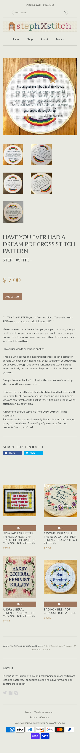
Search (33, 717)
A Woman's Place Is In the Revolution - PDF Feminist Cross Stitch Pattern (60, 538)
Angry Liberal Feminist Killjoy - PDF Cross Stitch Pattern (19, 613)
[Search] (65, 12)
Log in (28, 712)
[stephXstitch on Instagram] (16, 692)
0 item (33, 5)
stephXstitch (18, 259)
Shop (30, 39)
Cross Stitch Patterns (33, 645)
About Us (44, 717)
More (59, 39)
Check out (48, 5)
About (44, 39)
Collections (16, 645)
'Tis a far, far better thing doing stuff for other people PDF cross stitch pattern (19, 538)
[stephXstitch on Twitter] (5, 692)
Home (15, 39)
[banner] (40, 26)
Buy (19, 527)
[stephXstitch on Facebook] (11, 692)
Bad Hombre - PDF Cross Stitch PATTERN (60, 611)
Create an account (43, 712)
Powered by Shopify (55, 722)
